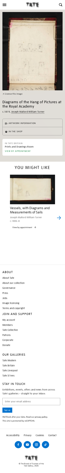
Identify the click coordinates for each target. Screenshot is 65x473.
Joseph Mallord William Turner (27, 111)
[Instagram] (36, 444)
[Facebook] (18, 444)
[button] (60, 5)
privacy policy (41, 417)
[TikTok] (45, 444)
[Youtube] (27, 444)
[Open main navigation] (13, 5)
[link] (12, 94)
